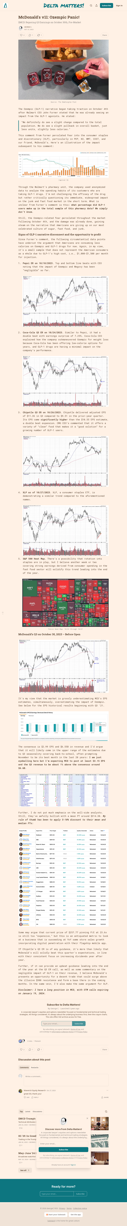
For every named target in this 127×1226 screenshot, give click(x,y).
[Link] (15, 234)
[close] (87, 1118)
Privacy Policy (82, 1158)
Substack (51, 1221)
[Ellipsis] (107, 1090)
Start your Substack (56, 1214)
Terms (69, 1208)
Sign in (119, 5)
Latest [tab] (27, 1111)
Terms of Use (75, 1155)
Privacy (62, 1208)
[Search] (91, 5)
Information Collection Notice (63, 1158)
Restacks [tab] (34, 1067)
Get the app (76, 1214)
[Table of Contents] (2, 613)
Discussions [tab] (37, 1111)
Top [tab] (21, 1111)
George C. (28, 27)
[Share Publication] (96, 5)
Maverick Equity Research (35, 1090)
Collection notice (80, 1208)
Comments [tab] (24, 1067)
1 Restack (37, 1041)
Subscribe (106, 5)
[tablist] (29, 1067)
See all (23, 1170)
